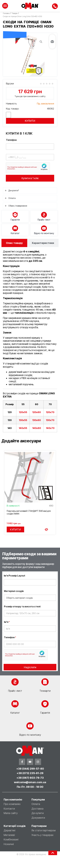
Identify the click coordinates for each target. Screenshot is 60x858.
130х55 (23, 420)
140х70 (50, 428)
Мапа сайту (11, 813)
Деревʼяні (9, 830)
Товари (14, 13)
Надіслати (30, 667)
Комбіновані (11, 839)
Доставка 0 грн (14, 28)
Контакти (9, 808)
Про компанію (12, 804)
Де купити (37, 813)
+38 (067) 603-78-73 (30, 777)
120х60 (36, 412)
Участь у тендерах (42, 835)
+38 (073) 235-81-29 (30, 773)
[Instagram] (38, 762)
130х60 (36, 420)
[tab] (14, 243)
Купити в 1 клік (30, 178)
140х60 (36, 428)
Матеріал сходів (14, 591)
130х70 (50, 420)
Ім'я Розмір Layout (14, 575)
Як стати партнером (43, 830)
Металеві (9, 835)
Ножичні (9, 844)
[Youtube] (30, 762)
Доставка (37, 808)
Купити (30, 120)
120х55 (23, 412)
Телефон (11, 140)
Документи (38, 817)
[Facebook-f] (22, 762)
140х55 (23, 428)
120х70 (50, 412)
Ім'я (7, 622)
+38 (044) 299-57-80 (30, 768)
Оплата (35, 804)
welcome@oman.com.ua (30, 782)
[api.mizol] (30, 54)
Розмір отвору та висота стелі (22, 606)
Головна (6, 13)
